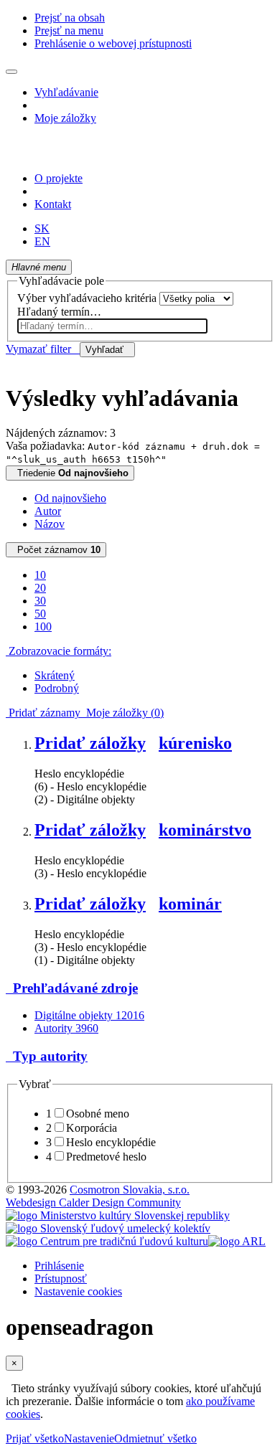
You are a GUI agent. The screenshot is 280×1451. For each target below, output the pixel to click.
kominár (190, 903)
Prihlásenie (59, 1265)
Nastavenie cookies (78, 1291)
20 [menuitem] (40, 588)
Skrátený (54, 675)
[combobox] (112, 326)
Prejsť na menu (68, 30)
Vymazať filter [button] (43, 349)
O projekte (58, 178)
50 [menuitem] (40, 614)
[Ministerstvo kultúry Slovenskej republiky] (118, 1215)
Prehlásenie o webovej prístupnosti (113, 43)
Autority (66, 1028)
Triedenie (70, 473)
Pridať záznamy (43, 712)
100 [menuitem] (43, 626)
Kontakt (52, 204)
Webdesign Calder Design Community (93, 1202)
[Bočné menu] (11, 72)
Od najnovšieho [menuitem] (70, 498)
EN (42, 241)
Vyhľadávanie (66, 92)
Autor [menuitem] (47, 511)
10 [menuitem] (40, 575)
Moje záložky (65, 118)
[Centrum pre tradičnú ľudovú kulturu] (107, 1241)
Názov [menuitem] (49, 524)
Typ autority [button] (47, 1056)
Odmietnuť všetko (155, 1438)
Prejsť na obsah (69, 17)
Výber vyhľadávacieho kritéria (87, 298)
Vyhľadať (107, 349)
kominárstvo (205, 830)
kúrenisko (195, 743)
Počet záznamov (56, 549)
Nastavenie (89, 1438)
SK (42, 228)
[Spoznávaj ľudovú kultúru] (95, 154)
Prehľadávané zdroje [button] (72, 988)
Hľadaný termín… (59, 312)
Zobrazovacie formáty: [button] (58, 651)
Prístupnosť (60, 1278)
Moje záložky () (122, 712)
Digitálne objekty (89, 1015)
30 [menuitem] (40, 601)
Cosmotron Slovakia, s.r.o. (130, 1189)
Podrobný (56, 688)
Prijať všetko (35, 1438)
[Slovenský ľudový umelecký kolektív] (108, 1228)
